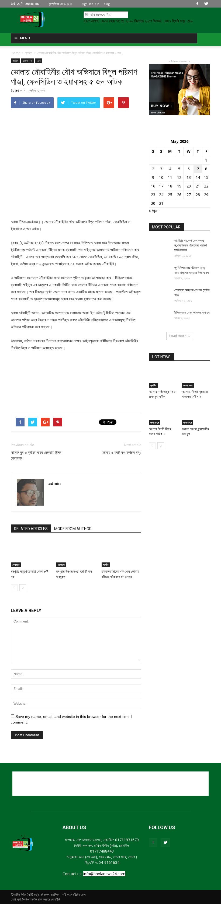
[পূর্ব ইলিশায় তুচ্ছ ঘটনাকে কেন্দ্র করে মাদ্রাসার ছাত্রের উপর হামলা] (159, 272)
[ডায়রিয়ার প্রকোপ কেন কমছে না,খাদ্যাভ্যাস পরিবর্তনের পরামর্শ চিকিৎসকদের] (159, 245)
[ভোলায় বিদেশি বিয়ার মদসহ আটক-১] (163, 415)
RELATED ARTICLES (31, 529)
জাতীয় (105, 564)
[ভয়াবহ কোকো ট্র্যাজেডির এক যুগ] (196, 415)
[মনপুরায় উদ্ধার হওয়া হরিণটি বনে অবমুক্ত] (76, 553)
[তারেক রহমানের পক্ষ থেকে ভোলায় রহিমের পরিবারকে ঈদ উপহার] (121, 553)
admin (20, 90)
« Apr (153, 210)
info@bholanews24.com (104, 873)
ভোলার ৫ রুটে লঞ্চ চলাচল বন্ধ (121, 452)
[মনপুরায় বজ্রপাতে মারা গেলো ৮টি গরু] (30, 553)
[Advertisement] (76, 395)
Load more (177, 335)
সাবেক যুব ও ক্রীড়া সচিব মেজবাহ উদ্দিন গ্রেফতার (36, 455)
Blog (106, 4)
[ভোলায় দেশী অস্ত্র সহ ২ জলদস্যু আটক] (163, 378)
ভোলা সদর (27, 60)
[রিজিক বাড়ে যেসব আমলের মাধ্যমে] (159, 317)
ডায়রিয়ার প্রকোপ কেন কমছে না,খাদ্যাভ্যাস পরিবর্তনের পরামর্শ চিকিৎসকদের (190, 245)
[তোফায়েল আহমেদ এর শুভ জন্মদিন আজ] (159, 295)
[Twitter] (206, 4)
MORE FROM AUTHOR (73, 529)
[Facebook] (197, 4)
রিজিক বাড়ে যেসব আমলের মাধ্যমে (192, 312)
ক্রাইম (15, 60)
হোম (39, 60)
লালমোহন (154, 422)
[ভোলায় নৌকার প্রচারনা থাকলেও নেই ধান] (196, 378)
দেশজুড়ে (15, 564)
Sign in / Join (90, 4)
